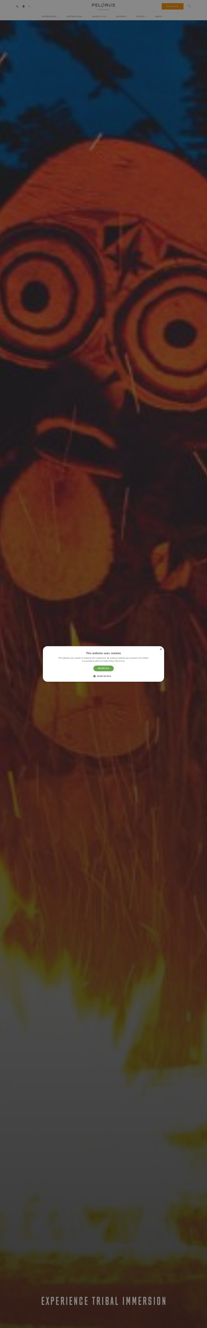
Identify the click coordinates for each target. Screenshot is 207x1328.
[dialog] (103, 664)
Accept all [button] (103, 668)
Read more (120, 661)
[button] (103, 676)
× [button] (161, 649)
